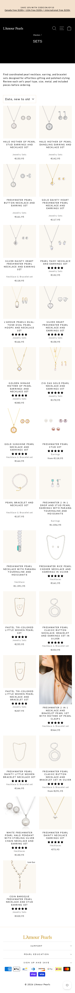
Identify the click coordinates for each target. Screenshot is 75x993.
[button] (55, 267)
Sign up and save (36, 962)
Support (37, 946)
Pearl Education (36, 954)
